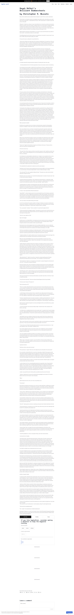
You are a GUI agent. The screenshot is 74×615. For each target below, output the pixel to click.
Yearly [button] (48, 516)
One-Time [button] (25, 516)
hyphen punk (5, 4)
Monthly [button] (37, 516)
